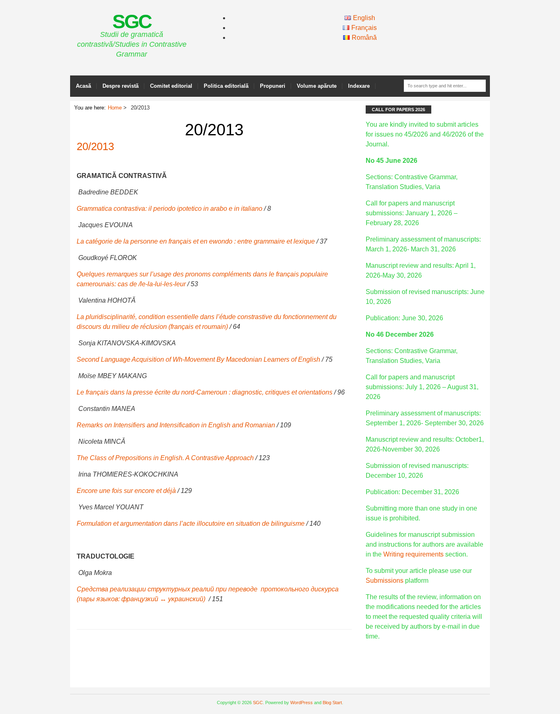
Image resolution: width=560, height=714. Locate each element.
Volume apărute (317, 86)
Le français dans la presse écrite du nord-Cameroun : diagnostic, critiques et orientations (204, 392)
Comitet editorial (171, 86)
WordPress (301, 702)
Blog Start (332, 702)
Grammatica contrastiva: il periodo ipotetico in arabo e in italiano (169, 208)
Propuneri (272, 86)
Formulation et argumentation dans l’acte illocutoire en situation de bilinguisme (191, 523)
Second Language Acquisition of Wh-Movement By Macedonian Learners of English (198, 359)
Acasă (83, 86)
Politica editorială (226, 86)
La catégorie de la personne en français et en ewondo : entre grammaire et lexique (196, 241)
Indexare (359, 86)
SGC (131, 21)
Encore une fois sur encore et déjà (126, 490)
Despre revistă (120, 86)
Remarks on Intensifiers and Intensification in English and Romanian (176, 425)
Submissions (384, 580)
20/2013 (95, 146)
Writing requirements (413, 554)
